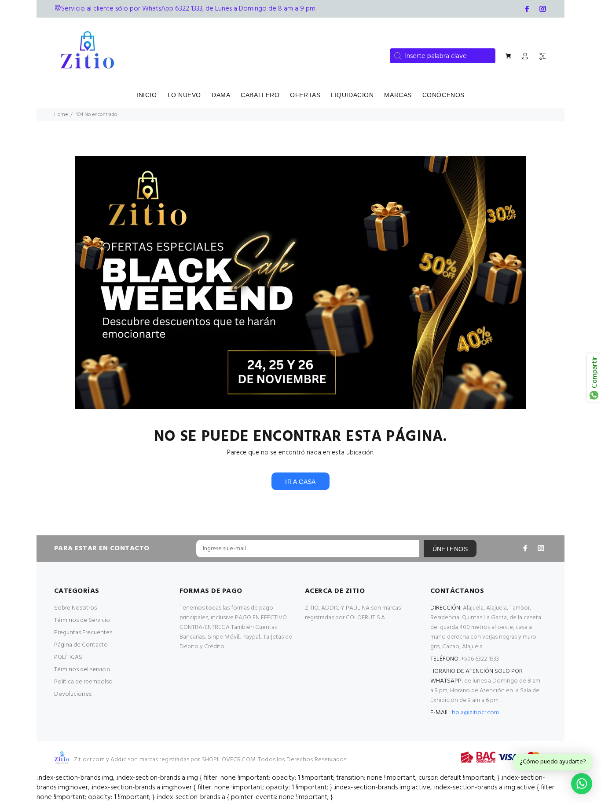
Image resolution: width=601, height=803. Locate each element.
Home (61, 114)
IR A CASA (300, 481)
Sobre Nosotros (75, 608)
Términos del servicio (82, 670)
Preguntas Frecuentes (83, 633)
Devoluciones (73, 694)
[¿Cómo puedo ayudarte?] (581, 783)
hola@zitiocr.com (475, 713)
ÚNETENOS (450, 548)
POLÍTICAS (68, 657)
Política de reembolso (83, 682)
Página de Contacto (81, 645)
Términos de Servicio (82, 620)
